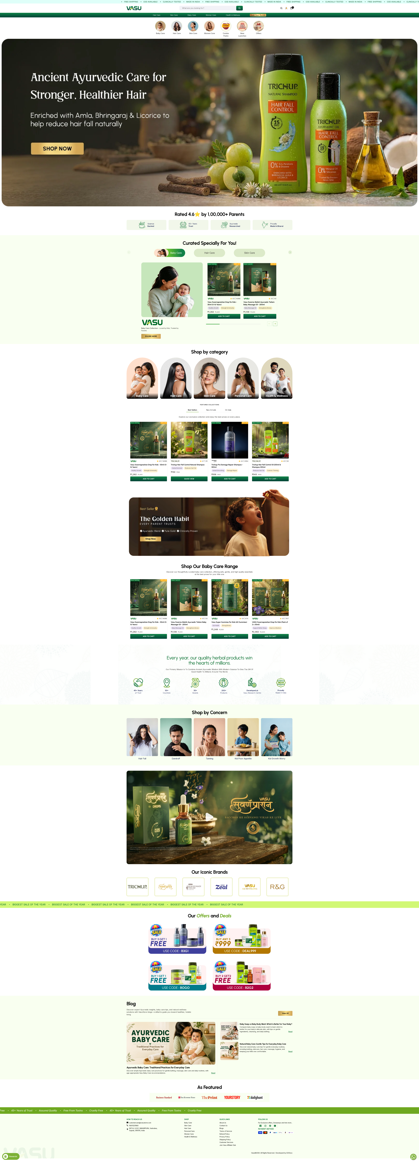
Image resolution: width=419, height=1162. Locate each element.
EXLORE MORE (151, 336)
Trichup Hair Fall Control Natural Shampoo (187, 465)
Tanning (209, 758)
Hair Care (156, 15)
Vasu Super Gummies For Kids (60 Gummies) (229, 622)
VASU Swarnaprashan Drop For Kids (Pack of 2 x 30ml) (270, 623)
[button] (290, 252)
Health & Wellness (233, 15)
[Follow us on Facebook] (260, 1126)
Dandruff (176, 758)
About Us (223, 1123)
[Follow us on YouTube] (275, 1126)
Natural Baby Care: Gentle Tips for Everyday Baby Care (263, 1044)
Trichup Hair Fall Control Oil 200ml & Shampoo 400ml (266, 466)
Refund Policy (225, 1134)
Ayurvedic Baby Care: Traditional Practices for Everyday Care (158, 1067)
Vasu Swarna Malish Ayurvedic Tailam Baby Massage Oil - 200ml (258, 303)
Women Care (211, 15)
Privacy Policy (225, 1137)
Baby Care (192, 15)
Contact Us (223, 1125)
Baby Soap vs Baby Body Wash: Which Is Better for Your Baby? (266, 1024)
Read (213, 1073)
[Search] (281, 8)
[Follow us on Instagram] (265, 1126)
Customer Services (226, 1142)
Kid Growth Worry (276, 758)
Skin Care (174, 15)
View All (285, 1013)
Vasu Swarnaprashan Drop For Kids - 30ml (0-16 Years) (222, 303)
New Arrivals (211, 410)
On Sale (228, 410)
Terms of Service (226, 1131)
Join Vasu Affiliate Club (228, 1145)
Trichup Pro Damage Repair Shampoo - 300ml (227, 466)
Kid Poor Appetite (243, 758)
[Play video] (209, 817)
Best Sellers (192, 410)
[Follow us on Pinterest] (270, 1126)
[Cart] (291, 8)
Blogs (222, 1128)
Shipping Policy (225, 1139)
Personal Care (189, 1131)
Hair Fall (142, 758)
